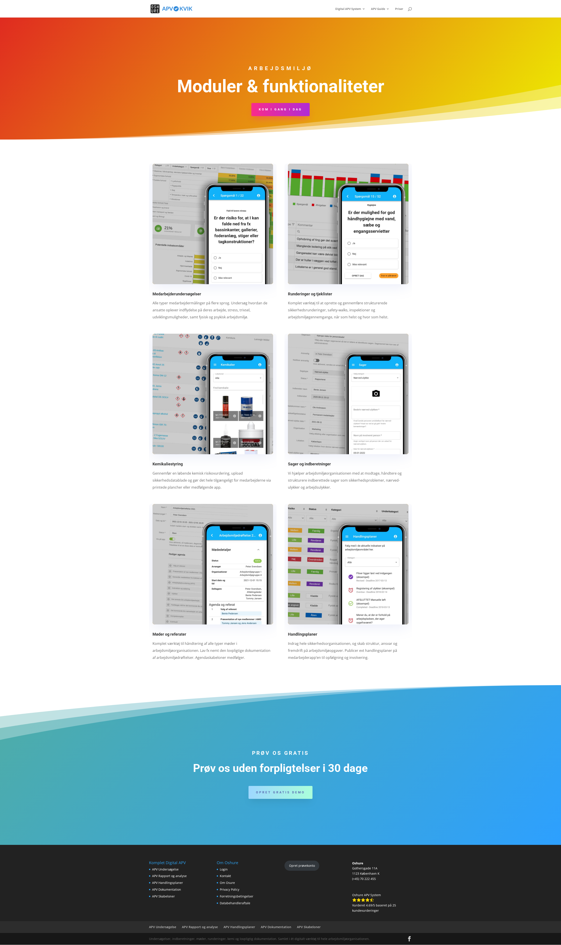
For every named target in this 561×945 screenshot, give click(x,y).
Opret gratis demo (280, 792)
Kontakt (225, 876)
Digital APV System (348, 9)
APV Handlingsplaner (167, 883)
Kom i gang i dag (280, 109)
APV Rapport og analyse (169, 876)
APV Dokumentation (166, 889)
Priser (399, 9)
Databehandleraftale (235, 903)
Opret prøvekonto (302, 865)
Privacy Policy (229, 889)
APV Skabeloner (163, 896)
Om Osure (227, 883)
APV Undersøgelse (165, 869)
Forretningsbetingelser (236, 896)
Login (224, 869)
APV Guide (378, 9)
